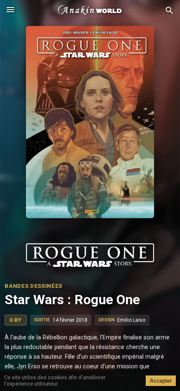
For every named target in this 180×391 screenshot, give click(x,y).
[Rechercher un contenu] (170, 10)
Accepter (161, 381)
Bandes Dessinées (33, 285)
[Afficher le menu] (10, 10)
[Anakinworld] (90, 10)
